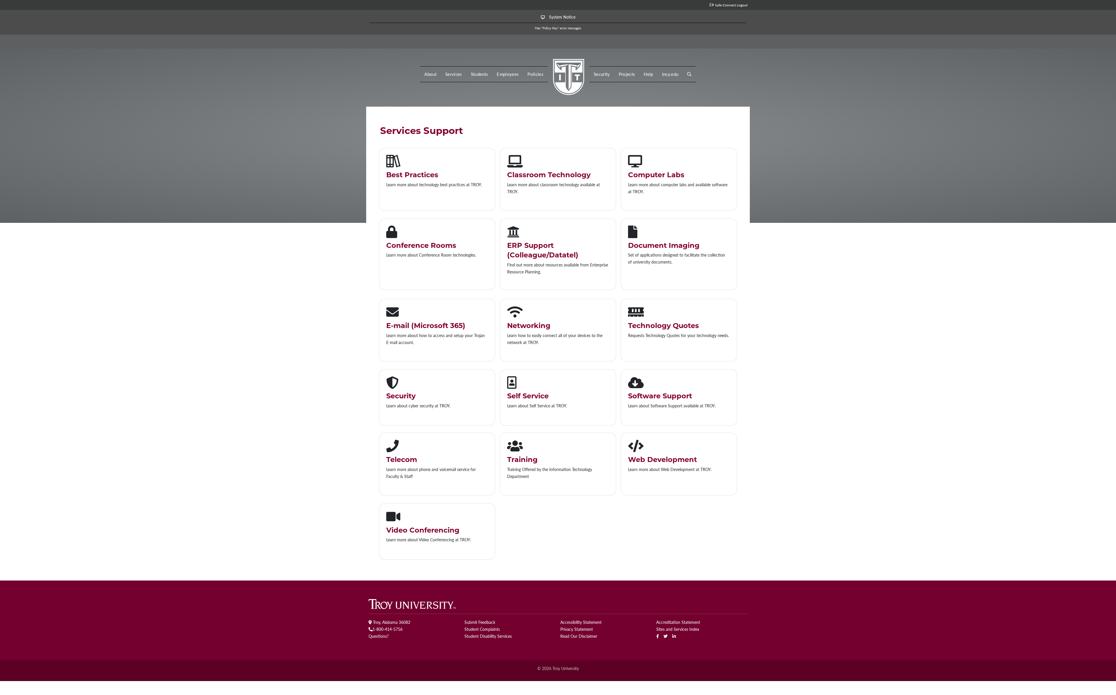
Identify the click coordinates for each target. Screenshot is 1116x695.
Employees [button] (508, 74)
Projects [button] (627, 74)
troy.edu (670, 74)
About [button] (430, 74)
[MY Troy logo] (568, 75)
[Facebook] (657, 636)
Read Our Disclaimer (578, 636)
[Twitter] (665, 636)
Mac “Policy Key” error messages (558, 28)
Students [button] (479, 74)
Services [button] (453, 74)
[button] (689, 74)
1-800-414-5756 (388, 629)
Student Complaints (482, 629)
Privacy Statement (576, 629)
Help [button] (648, 74)
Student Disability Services (488, 636)
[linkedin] (674, 636)
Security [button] (602, 74)
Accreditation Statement (678, 622)
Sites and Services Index (677, 629)
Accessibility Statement (581, 622)
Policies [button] (535, 74)
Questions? (379, 636)
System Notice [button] (561, 17)
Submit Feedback (479, 622)
